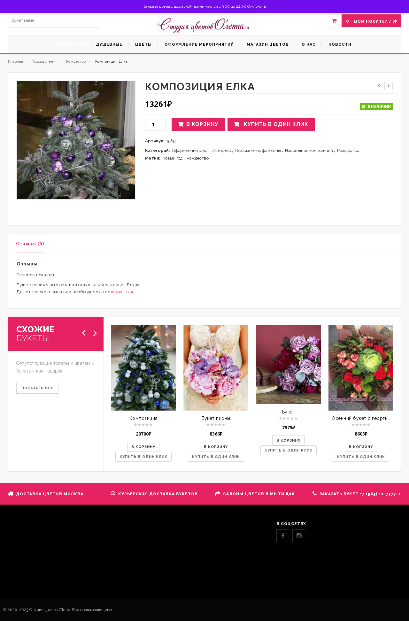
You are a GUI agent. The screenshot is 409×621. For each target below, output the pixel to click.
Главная (15, 61)
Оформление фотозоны (258, 150)
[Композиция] (143, 368)
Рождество (76, 61)
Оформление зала (189, 150)
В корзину (202, 124)
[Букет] (288, 364)
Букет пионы (216, 418)
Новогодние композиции (309, 150)
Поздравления (45, 61)
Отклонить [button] (256, 6)
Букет (288, 411)
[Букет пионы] (215, 368)
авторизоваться (116, 291)
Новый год (172, 158)
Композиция (143, 418)
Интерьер (221, 150)
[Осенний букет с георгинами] (360, 368)
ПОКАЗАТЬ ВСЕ (37, 388)
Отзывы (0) (30, 243)
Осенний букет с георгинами (365, 418)
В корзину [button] (143, 447)
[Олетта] (204, 25)
